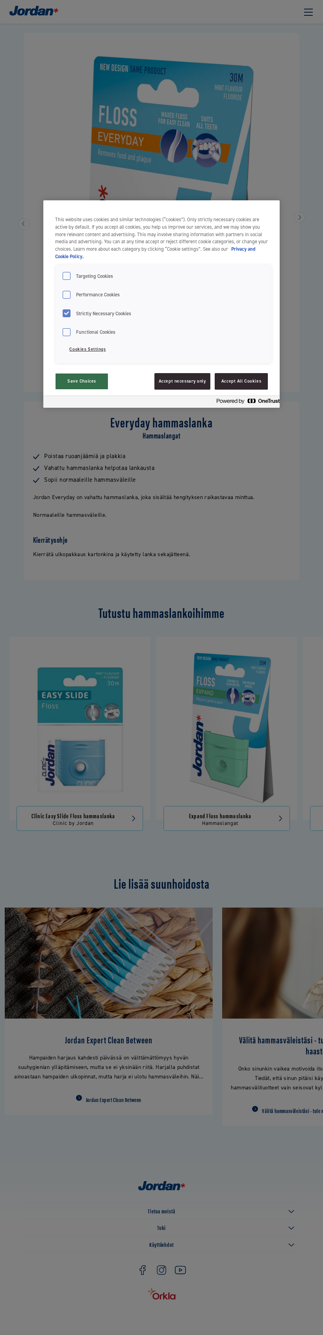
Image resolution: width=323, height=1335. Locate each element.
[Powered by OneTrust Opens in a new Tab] (246, 403)
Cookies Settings (87, 349)
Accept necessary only (182, 381)
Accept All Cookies (241, 381)
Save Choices (81, 381)
